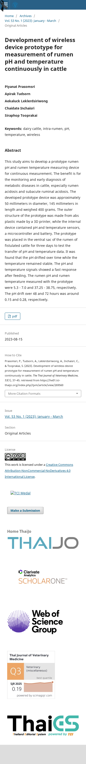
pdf (14, 316)
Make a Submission (25, 510)
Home (9, 16)
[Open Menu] (5, 5)
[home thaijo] (43, 548)
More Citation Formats (24, 393)
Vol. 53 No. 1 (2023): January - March (30, 20)
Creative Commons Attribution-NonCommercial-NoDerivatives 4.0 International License (39, 470)
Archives (26, 16)
